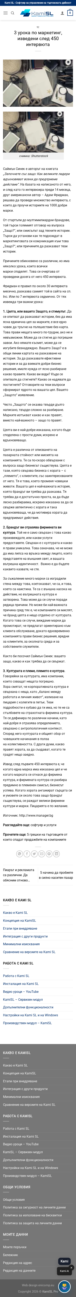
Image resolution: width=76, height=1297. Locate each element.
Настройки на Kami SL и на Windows (30, 1015)
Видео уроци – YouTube (21, 992)
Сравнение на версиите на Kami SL (29, 952)
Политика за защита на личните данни (32, 1223)
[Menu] (5, 13)
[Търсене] (12, 13)
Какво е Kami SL (15, 913)
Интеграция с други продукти (25, 936)
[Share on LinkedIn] (56, 853)
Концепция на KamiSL (19, 921)
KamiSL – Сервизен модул (23, 1000)
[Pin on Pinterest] (49, 853)
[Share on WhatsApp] (19, 853)
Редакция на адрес (17, 1263)
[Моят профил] (62, 13)
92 (38, 27)
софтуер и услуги (43, 825)
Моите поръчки (14, 1247)
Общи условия (14, 1200)
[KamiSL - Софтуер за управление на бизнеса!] (37, 12)
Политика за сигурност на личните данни (34, 1207)
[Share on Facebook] (27, 853)
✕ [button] (71, 1267)
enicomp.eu (46, 1285)
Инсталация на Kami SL (21, 984)
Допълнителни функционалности (28, 1007)
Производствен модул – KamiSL (27, 1023)
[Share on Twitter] (34, 853)
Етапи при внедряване (20, 928)
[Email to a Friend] (41, 853)
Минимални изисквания (21, 944)
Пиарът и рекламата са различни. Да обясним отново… (18, 875)
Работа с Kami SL (16, 976)
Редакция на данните (19, 1270)
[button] (64, 1286)
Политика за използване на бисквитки (32, 1215)
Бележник (10, 1255)
